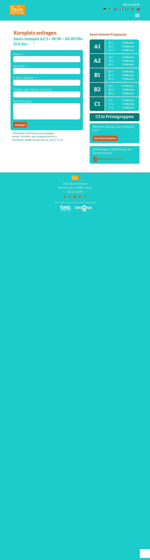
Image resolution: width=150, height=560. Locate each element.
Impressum (90, 202)
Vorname (19, 66)
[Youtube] (75, 196)
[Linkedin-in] (80, 196)
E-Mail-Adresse (23, 78)
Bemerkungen (22, 101)
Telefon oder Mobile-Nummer (32, 89)
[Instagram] (69, 196)
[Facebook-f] (64, 196)
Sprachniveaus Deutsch (111, 159)
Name (17, 54)
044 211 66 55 (131, 4)
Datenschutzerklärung (71, 202)
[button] (137, 15)
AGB (56, 202)
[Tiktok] (85, 196)
